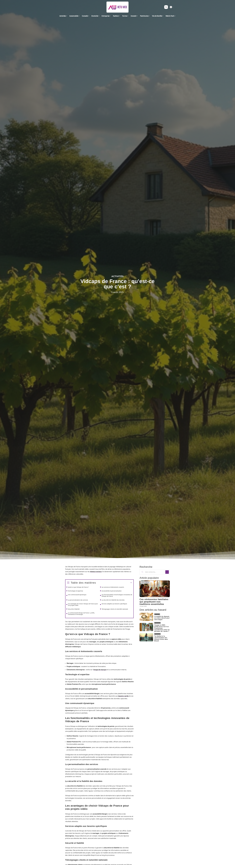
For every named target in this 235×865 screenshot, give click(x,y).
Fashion (157, 614)
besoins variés (123, 696)
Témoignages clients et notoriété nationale (115, 609)
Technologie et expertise (75, 591)
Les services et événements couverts (113, 587)
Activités (117, 276)
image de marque (99, 670)
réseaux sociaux (96, 572)
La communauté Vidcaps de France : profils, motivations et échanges (81, 613)
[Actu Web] (117, 7)
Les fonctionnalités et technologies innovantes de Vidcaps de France (117, 595)
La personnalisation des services (78, 600)
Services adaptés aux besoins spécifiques (114, 604)
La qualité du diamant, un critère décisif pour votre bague (162, 618)
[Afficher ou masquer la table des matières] (114, 583)
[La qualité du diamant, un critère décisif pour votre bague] (146, 617)
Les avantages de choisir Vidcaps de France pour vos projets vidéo (83, 604)
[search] (166, 7)
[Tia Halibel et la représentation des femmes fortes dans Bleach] (146, 637)
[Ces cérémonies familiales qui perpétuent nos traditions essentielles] (155, 588)
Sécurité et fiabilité (73, 609)
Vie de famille (145, 582)
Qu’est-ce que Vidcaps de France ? (78, 587)
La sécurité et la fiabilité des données (113, 600)
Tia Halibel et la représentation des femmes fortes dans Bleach (161, 638)
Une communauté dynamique (77, 595)
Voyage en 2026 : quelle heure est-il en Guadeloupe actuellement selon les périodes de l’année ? (162, 628)
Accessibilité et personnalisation (112, 591)
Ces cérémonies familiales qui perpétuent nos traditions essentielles (154, 601)
